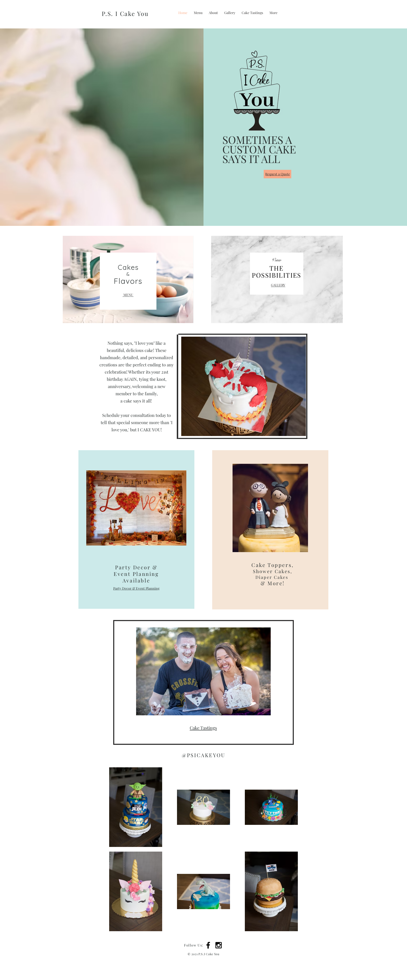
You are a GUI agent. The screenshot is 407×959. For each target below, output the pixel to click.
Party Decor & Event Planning (136, 588)
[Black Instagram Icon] (218, 945)
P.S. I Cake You (125, 13)
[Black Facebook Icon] (208, 945)
